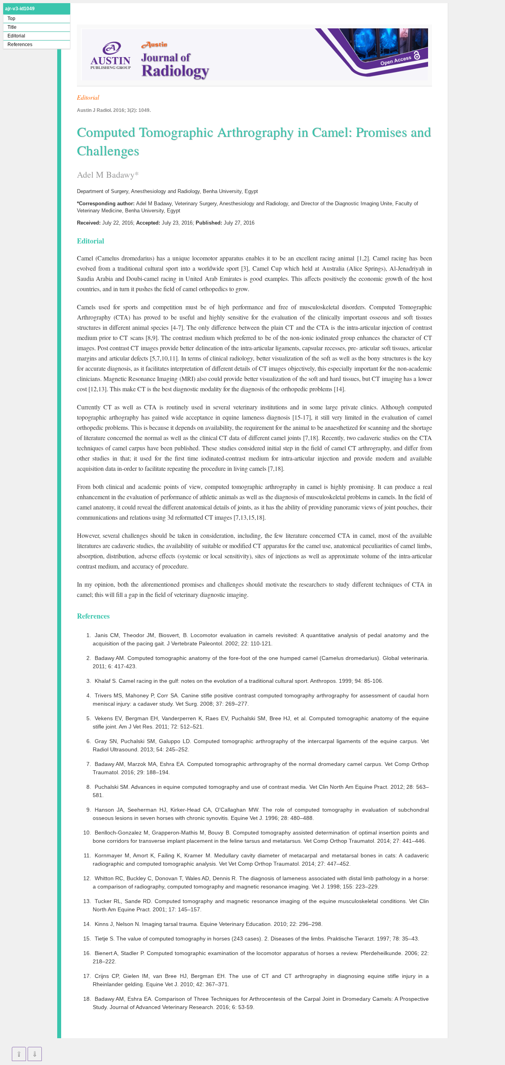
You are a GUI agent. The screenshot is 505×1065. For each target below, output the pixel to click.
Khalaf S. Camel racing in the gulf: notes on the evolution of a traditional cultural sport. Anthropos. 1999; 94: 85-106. (239, 681)
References (19, 44)
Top (11, 18)
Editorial (16, 36)
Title (12, 27)
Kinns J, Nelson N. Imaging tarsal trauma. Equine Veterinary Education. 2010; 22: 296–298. (209, 924)
